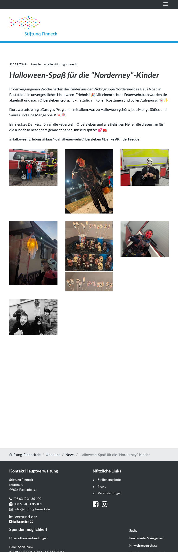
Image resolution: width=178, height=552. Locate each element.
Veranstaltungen (109, 493)
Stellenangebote (109, 480)
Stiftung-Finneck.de (25, 454)
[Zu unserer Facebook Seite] (97, 504)
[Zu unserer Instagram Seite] (105, 504)
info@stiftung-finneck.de (32, 509)
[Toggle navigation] (165, 4)
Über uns (53, 454)
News (69, 454)
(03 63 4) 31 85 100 (27, 499)
